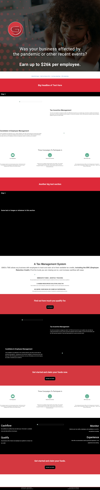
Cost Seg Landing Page (55, 76)
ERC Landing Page (64, 76)
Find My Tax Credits (50, 378)
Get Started (50, 307)
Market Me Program (35, 76)
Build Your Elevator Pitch (45, 76)
